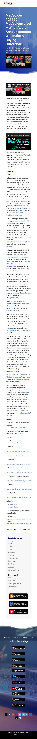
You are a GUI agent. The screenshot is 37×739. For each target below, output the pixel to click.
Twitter (15, 271)
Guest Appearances (14, 584)
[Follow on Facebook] (9, 714)
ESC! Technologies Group (20, 735)
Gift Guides (11, 552)
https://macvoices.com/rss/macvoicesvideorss (21, 523)
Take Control (12, 561)
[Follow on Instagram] (13, 714)
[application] (18, 135)
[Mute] (23, 135)
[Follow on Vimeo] (19, 714)
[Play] (9, 135)
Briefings (11, 541)
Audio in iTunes (13, 505)
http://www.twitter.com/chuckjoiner (18, 451)
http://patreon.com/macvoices (18, 427)
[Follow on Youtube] (16, 714)
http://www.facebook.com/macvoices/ (19, 472)
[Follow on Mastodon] (26, 714)
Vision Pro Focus (13, 570)
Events (26, 48)
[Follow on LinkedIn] (30, 714)
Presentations (12, 587)
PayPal (21, 433)
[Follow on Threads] (16, 717)
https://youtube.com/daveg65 (16, 242)
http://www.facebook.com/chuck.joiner (19, 464)
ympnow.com (14, 311)
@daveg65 (9, 246)
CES (10, 546)
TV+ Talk (11, 564)
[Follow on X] (6, 714)
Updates (11, 567)
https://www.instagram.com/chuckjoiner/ (20, 497)
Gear (9, 578)
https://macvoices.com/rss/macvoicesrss (19, 519)
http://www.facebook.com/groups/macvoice (21, 481)
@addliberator (13, 411)
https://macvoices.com (15, 443)
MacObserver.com (20, 257)
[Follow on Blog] (23, 714)
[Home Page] (8, 3)
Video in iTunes (13, 507)
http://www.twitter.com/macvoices (18, 456)
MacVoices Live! (13, 558)
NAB (10, 549)
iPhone (18, 50)
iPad (14, 50)
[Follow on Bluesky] (20, 717)
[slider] (27, 135)
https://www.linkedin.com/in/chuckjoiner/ (20, 489)
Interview (11, 555)
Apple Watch (19, 48)
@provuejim (26, 330)
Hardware (9, 50)
